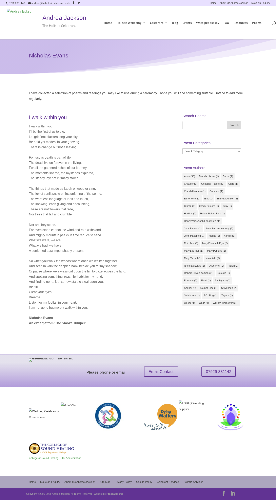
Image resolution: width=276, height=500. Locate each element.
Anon (189, 176)
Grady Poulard (209, 206)
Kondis (229, 235)
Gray (227, 206)
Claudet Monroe (194, 191)
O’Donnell (216, 265)
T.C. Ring (210, 295)
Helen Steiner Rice (212, 213)
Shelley (190, 288)
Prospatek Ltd (114, 494)
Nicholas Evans (194, 265)
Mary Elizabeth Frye (215, 243)
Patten (233, 265)
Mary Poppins (216, 250)
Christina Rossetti (212, 183)
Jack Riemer (192, 228)
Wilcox (189, 303)
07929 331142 (218, 371)
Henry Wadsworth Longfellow (202, 221)
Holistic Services (193, 481)
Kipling (214, 235)
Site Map (105, 481)
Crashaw (216, 191)
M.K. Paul (191, 243)
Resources (241, 23)
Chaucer (190, 183)
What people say (207, 23)
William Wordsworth (225, 303)
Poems (256, 23)
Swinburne (192, 295)
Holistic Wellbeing (129, 23)
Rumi (206, 280)
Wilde (204, 303)
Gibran (189, 206)
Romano (190, 280)
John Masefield (194, 235)
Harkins (190, 213)
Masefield (212, 258)
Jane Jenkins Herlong (219, 228)
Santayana (222, 280)
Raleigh (223, 273)
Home (213, 3)
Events (187, 23)
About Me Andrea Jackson (234, 3)
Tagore (227, 295)
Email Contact (161, 371)
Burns (228, 176)
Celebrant (156, 23)
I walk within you (48, 117)
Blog (175, 23)
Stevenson (229, 288)
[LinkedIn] (78, 2)
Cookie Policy (144, 481)
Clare (233, 183)
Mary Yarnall (192, 258)
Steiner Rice (208, 288)
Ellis (208, 198)
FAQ (226, 23)
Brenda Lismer (209, 176)
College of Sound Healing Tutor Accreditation (55, 458)
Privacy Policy (123, 481)
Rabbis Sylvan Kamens (198, 273)
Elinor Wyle (192, 198)
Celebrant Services (168, 481)
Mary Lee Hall (193, 250)
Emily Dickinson (227, 198)
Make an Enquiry (260, 3)
